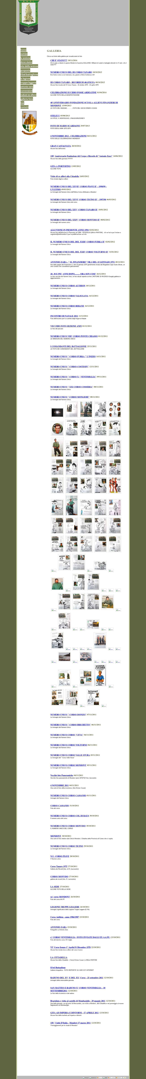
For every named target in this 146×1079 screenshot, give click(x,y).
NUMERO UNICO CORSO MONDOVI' (68, 765)
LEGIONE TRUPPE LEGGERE (64, 906)
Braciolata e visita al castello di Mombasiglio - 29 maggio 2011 (77, 1000)
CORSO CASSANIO (59, 805)
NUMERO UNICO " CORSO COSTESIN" (69, 366)
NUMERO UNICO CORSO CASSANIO (68, 795)
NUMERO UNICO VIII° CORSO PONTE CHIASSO (74, 336)
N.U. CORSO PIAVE (59, 856)
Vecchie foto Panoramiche (61, 775)
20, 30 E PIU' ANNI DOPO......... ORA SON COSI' (73, 273)
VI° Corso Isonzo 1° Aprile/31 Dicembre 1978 (70, 947)
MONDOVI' (55, 835)
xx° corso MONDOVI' (60, 896)
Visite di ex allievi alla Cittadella (64, 176)
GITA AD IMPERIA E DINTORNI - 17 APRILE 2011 (74, 1012)
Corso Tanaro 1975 (58, 866)
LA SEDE (54, 886)
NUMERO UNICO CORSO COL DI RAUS (69, 815)
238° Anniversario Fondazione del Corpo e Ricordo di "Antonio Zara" (81, 156)
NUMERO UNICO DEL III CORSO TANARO (71, 72)
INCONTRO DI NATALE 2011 (64, 315)
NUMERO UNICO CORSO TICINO (66, 846)
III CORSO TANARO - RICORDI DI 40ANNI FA (72, 82)
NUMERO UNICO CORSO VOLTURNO (68, 744)
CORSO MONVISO (59, 876)
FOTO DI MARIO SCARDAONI (65, 125)
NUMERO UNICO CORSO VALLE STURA (70, 755)
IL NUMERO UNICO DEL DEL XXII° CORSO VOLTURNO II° (79, 251)
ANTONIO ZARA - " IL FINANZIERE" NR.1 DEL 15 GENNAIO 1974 (82, 261)
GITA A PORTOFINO (60, 166)
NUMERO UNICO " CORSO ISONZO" (68, 714)
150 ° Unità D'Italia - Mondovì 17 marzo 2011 (70, 1022)
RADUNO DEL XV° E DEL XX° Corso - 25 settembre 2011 (76, 977)
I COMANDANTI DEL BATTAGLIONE (68, 346)
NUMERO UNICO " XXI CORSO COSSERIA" (71, 386)
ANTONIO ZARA (58, 927)
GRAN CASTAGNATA (60, 145)
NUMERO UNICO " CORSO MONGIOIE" (70, 396)
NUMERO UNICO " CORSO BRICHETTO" (70, 724)
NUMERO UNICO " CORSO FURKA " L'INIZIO (73, 356)
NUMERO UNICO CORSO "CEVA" (66, 734)
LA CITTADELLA (58, 957)
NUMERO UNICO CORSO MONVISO (68, 825)
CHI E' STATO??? (58, 60)
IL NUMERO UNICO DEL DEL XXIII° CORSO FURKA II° (77, 241)
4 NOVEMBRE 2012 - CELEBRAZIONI (68, 135)
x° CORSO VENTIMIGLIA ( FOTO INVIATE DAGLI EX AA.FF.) (80, 937)
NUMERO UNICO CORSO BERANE (67, 305)
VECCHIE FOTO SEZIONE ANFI (66, 326)
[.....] (57, 417)
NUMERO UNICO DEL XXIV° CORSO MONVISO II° (75, 219)
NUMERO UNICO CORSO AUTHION (67, 285)
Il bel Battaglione (58, 967)
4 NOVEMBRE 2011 (59, 785)
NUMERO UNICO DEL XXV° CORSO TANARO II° (74, 209)
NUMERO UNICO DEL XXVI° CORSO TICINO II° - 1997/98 (78, 199)
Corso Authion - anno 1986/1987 (64, 916)
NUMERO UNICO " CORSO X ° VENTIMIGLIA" (73, 376)
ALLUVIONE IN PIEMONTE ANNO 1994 (69, 229)
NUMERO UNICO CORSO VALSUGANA (69, 295)
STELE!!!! (55, 115)
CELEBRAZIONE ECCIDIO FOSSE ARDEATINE (73, 92)
